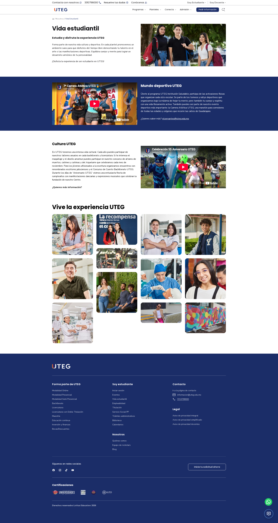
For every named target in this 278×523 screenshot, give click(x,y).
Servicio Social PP (120, 412)
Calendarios (117, 424)
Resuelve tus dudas (114, 2)
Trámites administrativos (123, 416)
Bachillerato (57, 403)
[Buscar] (223, 9)
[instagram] (59, 470)
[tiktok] (66, 470)
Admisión (184, 9)
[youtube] (72, 470)
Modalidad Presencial (62, 395)
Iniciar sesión (118, 390)
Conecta (169, 9)
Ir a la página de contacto (184, 390)
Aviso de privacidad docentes (186, 424)
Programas (137, 9)
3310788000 (91, 2)
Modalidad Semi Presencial (64, 399)
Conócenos (137, 2)
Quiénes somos (119, 441)
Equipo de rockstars (121, 445)
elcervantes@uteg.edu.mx (175, 118)
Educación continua (61, 420)
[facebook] (53, 470)
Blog (114, 449)
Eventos (116, 395)
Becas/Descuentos (60, 429)
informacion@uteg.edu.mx (189, 395)
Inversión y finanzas (61, 424)
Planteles (154, 9)
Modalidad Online (60, 390)
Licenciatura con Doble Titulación (67, 412)
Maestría (56, 416)
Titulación (117, 407)
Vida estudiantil (119, 399)
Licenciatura (57, 407)
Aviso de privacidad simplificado (187, 420)
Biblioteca (116, 420)
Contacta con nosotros (65, 2)
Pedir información (208, 9)
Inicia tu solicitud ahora (207, 467)
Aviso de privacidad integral (185, 415)
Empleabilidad (118, 403)
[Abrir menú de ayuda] (268, 513)
